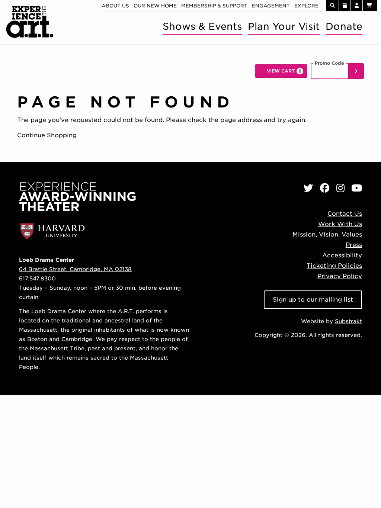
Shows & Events (202, 26)
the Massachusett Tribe (51, 348)
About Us (115, 6)
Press (354, 244)
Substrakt (348, 321)
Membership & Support (214, 6)
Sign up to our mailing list (313, 299)
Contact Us (344, 213)
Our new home (155, 6)
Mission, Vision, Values (327, 234)
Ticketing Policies (334, 265)
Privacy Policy (339, 276)
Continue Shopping (47, 135)
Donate (344, 26)
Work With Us (340, 224)
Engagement (271, 6)
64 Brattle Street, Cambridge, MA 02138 (75, 269)
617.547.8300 (37, 278)
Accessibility (342, 255)
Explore (306, 6)
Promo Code (329, 63)
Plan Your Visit (284, 26)
